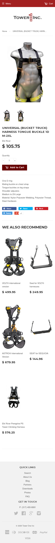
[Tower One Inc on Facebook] (24, 514)
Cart (50, 3)
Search (27, 472)
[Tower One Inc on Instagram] (39, 514)
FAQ (27, 496)
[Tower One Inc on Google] (31, 514)
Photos (27, 492)
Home (4, 31)
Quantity (6, 155)
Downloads (27, 488)
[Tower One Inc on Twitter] (16, 514)
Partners (27, 484)
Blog (28, 480)
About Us (27, 476)
